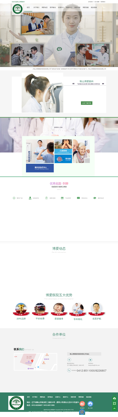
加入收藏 (97, 1)
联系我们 (103, 1)
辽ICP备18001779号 (68, 409)
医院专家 (77, 7)
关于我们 (36, 7)
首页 (28, 7)
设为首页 (90, 1)
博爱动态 (45, 7)
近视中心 (61, 7)
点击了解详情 (86, 103)
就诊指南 (94, 7)
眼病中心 (69, 7)
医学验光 (53, 7)
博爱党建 (86, 7)
